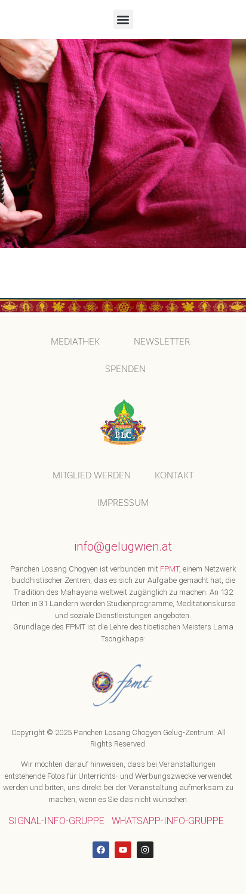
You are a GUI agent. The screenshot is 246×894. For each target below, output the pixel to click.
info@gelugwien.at (123, 546)
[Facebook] (101, 849)
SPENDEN (125, 368)
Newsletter (162, 341)
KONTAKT (174, 475)
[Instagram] (145, 849)
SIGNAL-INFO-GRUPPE (56, 821)
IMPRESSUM (123, 502)
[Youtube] (123, 849)
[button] (123, 19)
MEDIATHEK (75, 341)
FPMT (169, 568)
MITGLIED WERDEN (92, 475)
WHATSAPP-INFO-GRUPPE (168, 821)
